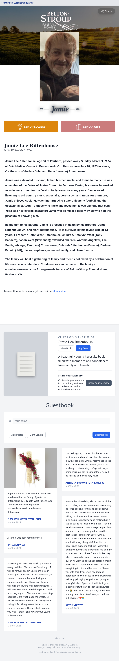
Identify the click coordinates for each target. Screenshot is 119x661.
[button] (30, 468)
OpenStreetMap (63, 652)
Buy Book (83, 348)
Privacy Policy (51, 647)
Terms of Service (68, 647)
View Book (66, 348)
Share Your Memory (98, 382)
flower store (59, 291)
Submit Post (101, 434)
